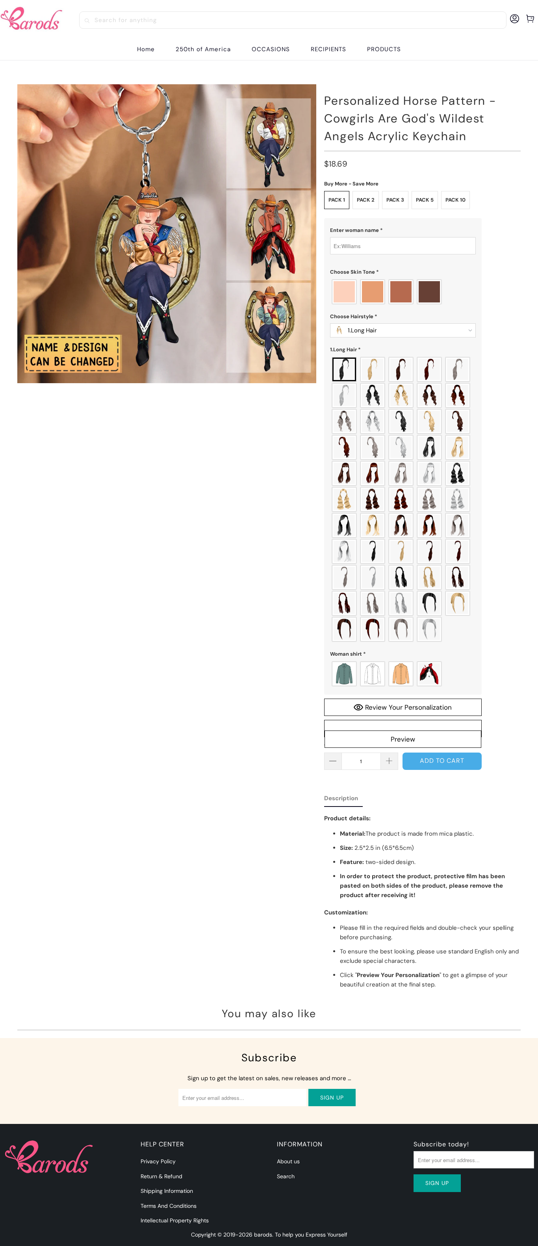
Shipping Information (167, 1190)
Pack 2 (366, 200)
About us (288, 1161)
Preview (403, 739)
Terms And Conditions (169, 1205)
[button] (271, 49)
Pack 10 (455, 200)
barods (263, 1234)
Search (286, 1176)
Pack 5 (425, 200)
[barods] (31, 19)
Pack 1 (336, 200)
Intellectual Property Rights (175, 1220)
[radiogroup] (403, 292)
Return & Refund (161, 1176)
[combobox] (292, 20)
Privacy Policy (158, 1161)
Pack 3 (395, 200)
